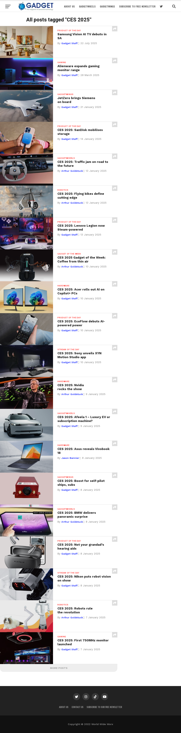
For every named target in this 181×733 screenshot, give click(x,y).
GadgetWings (107, 6)
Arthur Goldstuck (72, 170)
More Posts (59, 668)
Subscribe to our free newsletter (104, 707)
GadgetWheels (87, 6)
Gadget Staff (69, 43)
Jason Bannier (70, 458)
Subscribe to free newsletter (137, 6)
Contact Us (77, 707)
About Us (69, 6)
